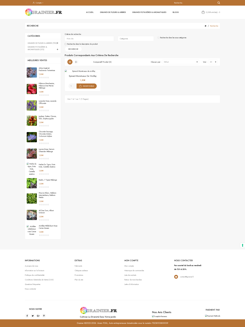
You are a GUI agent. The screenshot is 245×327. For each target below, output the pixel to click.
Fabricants (78, 266)
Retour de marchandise (133, 279)
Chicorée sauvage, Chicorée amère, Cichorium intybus (46, 133)
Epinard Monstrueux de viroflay (82, 76)
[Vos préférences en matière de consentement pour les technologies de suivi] (242, 245)
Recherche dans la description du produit (82, 44)
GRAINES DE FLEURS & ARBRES (113, 12)
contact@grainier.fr (187, 276)
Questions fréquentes (32, 284)
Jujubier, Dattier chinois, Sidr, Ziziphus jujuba (47, 117)
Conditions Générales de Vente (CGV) (39, 279)
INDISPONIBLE (88, 86)
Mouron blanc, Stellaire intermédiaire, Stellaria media (47, 195)
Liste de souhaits (130, 275)
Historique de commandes (134, 270)
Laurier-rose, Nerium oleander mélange (46, 150)
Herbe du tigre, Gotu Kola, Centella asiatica (47, 165)
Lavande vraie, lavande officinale (47, 102)
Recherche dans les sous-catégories (173, 37)
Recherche (214, 26)
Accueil (90, 12)
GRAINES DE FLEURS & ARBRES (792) (42, 43)
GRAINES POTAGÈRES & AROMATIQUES (149, 12)
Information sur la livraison (34, 270)
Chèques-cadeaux (81, 270)
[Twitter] (32, 316)
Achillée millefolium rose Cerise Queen (48, 227)
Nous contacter (30, 289)
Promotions (79, 275)
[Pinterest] (44, 316)
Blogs (176, 12)
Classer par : (156, 62)
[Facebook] (27, 316)
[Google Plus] (38, 316)
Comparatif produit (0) (102, 62)
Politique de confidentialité (34, 275)
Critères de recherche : (73, 34)
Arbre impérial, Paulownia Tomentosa (47, 69)
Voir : (205, 62)
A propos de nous (31, 266)
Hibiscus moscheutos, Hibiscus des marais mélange (46, 85)
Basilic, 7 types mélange (48, 180)
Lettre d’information (131, 284)
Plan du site (79, 279)
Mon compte (129, 266)
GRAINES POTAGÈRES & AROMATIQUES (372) (37, 48)
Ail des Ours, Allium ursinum (46, 211)
